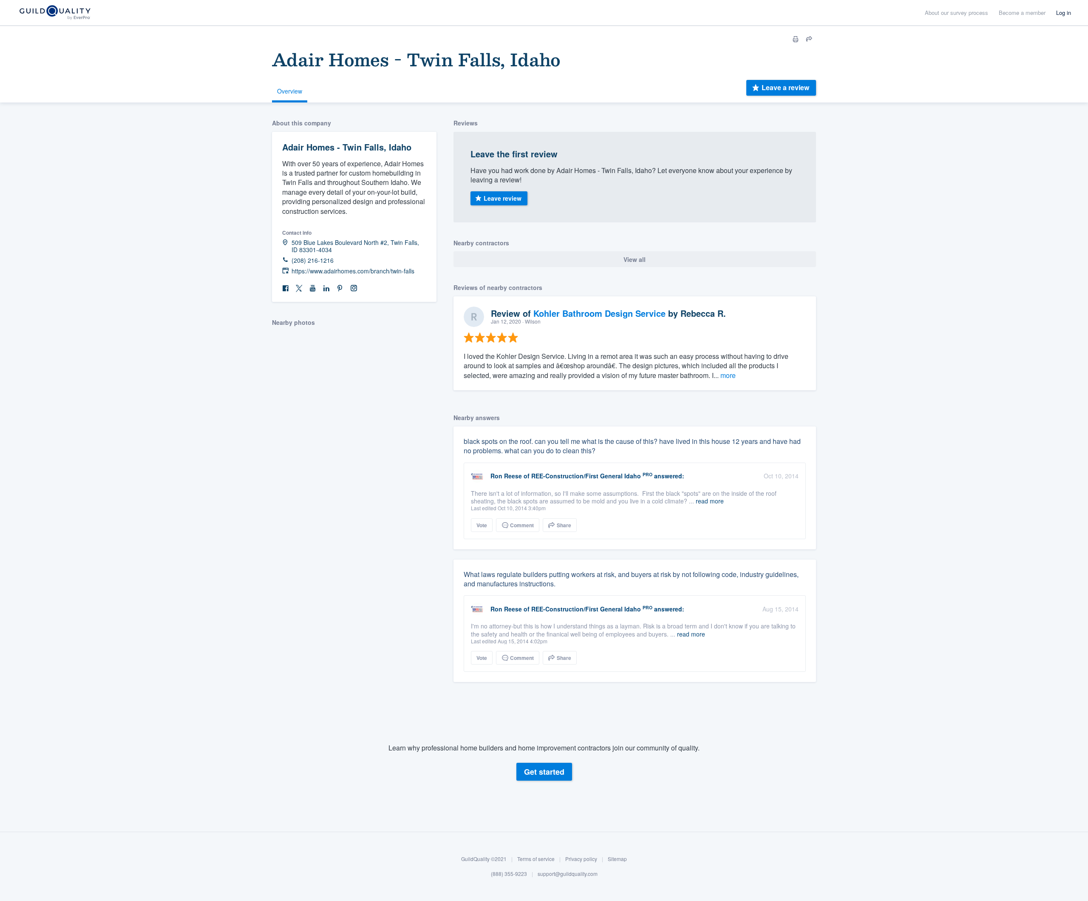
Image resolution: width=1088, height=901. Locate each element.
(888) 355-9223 (509, 874)
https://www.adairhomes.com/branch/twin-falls (353, 271)
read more (710, 501)
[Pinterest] (340, 288)
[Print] (795, 39)
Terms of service (536, 858)
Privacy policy (581, 858)
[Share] (809, 39)
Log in (1063, 13)
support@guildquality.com (568, 874)
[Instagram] (353, 288)
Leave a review (785, 87)
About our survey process (956, 13)
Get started (544, 771)
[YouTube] (312, 288)
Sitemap (617, 858)
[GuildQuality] (54, 13)
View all (634, 259)
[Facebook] (285, 288)
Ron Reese (506, 476)
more (728, 375)
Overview (289, 91)
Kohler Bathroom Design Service (599, 313)
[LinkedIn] (326, 288)
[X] (299, 288)
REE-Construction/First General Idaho (586, 476)
